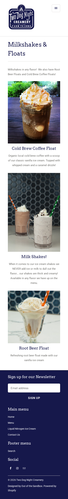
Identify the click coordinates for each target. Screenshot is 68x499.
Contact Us (14, 434)
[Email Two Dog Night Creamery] (24, 468)
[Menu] (56, 8)
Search (11, 451)
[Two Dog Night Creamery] (22, 19)
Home (11, 416)
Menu (11, 422)
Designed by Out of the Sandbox (25, 486)
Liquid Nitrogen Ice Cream (22, 428)
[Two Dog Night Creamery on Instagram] (17, 468)
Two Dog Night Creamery (29, 480)
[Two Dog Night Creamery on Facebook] (10, 468)
